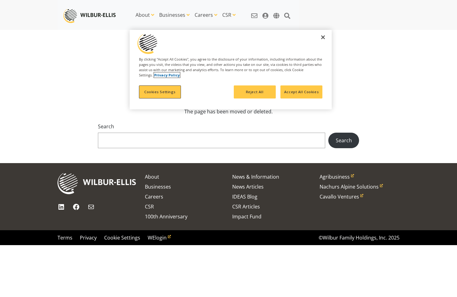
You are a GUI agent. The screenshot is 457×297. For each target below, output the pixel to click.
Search (106, 126)
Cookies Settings (160, 91)
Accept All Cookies (301, 91)
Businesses (172, 14)
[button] (254, 12)
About (143, 14)
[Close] (323, 37)
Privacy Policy (167, 75)
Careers (204, 14)
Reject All (255, 91)
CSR (226, 14)
